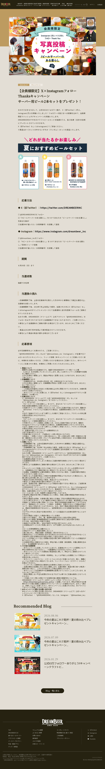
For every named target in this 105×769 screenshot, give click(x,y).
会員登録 (99, 4)
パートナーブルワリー (15, 741)
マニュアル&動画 (38, 730)
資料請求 (35, 738)
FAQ (63, 4)
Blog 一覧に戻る (52, 690)
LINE (91, 736)
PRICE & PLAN (55, 4)
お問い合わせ (37, 735)
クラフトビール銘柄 (14, 738)
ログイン (92, 4)
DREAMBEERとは (13, 733)
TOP (9, 730)
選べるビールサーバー (15, 735)
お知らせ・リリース (38, 744)
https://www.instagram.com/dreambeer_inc (60, 231)
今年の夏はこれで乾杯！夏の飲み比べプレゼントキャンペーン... (67, 621)
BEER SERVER (28, 4)
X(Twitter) (93, 730)
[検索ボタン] (86, 4)
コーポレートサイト (63, 730)
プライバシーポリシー (63, 738)
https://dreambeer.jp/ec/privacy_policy (39, 582)
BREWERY (46, 4)
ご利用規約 (60, 735)
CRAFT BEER (37, 4)
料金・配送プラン (13, 744)
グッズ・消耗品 (13, 747)
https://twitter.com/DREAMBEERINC (61, 207)
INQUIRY (70, 4)
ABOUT (19, 4)
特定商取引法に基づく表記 (65, 733)
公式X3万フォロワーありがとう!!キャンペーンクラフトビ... (67, 665)
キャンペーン (36, 85)
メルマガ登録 (37, 741)
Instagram (93, 733)
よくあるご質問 (37, 733)
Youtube (93, 739)
